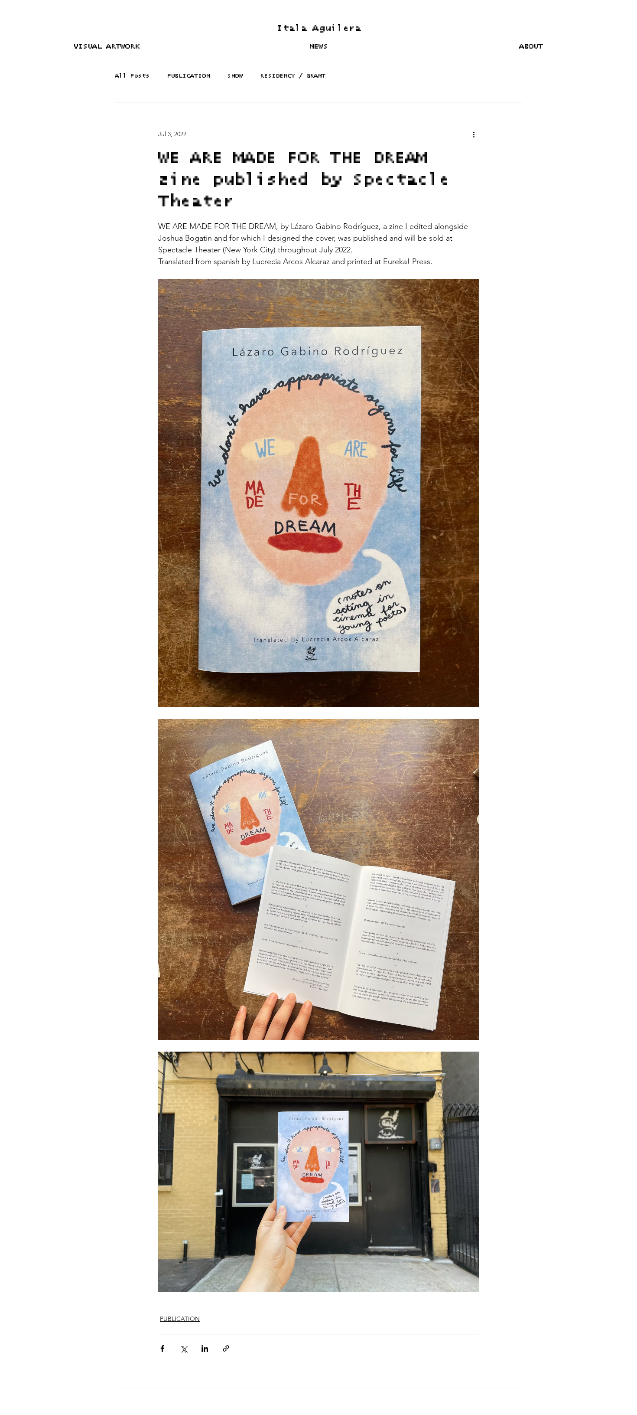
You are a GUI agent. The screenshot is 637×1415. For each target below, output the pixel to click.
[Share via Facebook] (162, 1348)
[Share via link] (226, 1348)
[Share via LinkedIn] (205, 1348)
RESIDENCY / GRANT (292, 76)
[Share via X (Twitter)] (183, 1348)
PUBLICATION (188, 76)
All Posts (132, 76)
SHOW (235, 76)
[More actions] (473, 134)
